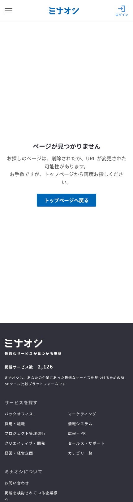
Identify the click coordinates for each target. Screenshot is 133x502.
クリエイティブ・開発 (25, 443)
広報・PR (77, 433)
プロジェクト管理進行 (25, 433)
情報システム (80, 423)
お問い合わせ (17, 482)
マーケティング (82, 413)
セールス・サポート (86, 443)
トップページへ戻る (66, 200)
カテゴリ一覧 (80, 452)
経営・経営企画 (19, 452)
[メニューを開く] (8, 10)
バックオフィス (19, 413)
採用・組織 (15, 423)
